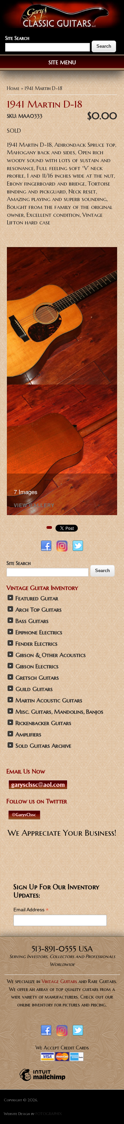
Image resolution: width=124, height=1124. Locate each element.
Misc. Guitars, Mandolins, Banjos (59, 711)
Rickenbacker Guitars (43, 723)
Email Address (31, 909)
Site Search (17, 38)
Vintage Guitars (59, 981)
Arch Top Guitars (39, 609)
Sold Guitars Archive (43, 745)
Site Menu (62, 62)
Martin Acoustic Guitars (49, 700)
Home (13, 88)
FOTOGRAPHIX (48, 1113)
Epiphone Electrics (39, 632)
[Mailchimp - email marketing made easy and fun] (42, 1081)
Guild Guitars (34, 689)
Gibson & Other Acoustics (51, 655)
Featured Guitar (37, 598)
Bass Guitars (32, 621)
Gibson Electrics (37, 666)
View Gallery (34, 506)
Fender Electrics (37, 643)
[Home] (62, 26)
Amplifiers (28, 734)
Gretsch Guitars (37, 677)
